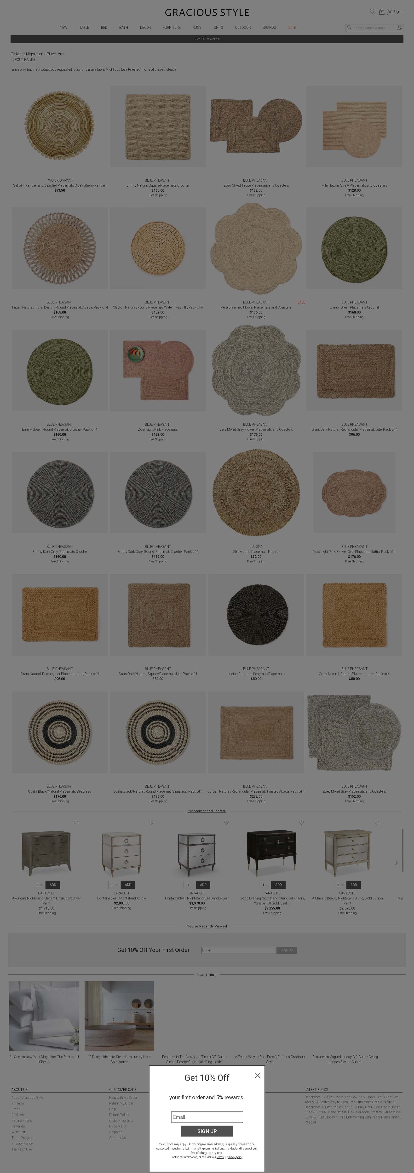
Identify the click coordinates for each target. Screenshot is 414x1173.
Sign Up (207, 1131)
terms (220, 1157)
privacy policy (234, 1157)
